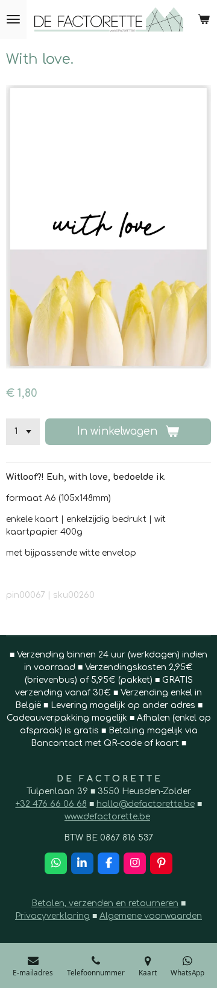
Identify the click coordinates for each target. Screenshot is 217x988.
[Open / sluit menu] (13, 19)
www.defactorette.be (107, 816)
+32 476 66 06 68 (51, 804)
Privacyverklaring (52, 916)
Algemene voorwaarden (150, 916)
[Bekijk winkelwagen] (203, 19)
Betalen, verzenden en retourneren (104, 903)
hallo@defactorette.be (145, 804)
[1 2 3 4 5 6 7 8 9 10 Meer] (23, 431)
